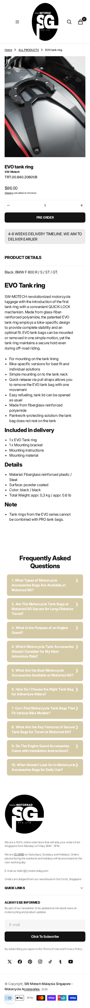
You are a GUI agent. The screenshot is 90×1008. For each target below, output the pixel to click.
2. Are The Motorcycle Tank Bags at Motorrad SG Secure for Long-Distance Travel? (42, 609)
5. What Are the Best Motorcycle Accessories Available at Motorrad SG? (42, 672)
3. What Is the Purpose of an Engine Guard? (40, 630)
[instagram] (40, 962)
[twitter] (10, 962)
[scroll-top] (82, 1000)
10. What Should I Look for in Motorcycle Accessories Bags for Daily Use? (43, 767)
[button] (17, 22)
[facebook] (20, 962)
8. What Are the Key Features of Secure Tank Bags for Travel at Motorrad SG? (43, 729)
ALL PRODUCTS (28, 50)
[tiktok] (50, 962)
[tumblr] (60, 962)
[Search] (69, 22)
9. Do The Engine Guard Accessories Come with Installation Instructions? (40, 748)
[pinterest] (30, 962)
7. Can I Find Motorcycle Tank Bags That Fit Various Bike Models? (43, 710)
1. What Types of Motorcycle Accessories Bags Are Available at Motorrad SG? (39, 585)
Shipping (9, 192)
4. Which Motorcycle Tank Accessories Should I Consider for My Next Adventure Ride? (43, 651)
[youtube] (71, 962)
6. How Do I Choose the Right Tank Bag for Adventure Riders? (42, 691)
